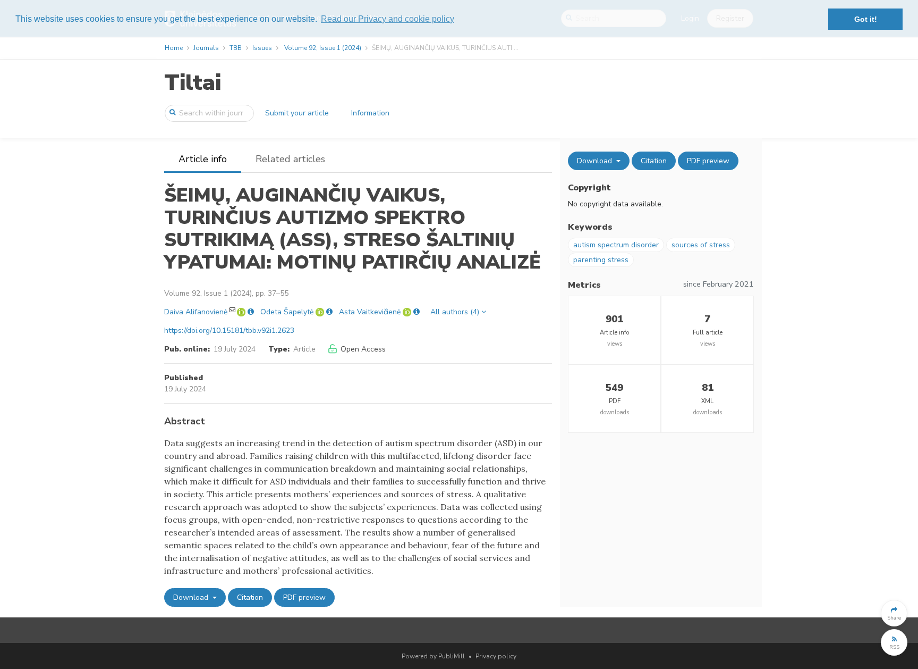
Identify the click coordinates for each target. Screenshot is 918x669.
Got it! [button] (865, 19)
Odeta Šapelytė (286, 312)
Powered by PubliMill (433, 656)
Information (370, 113)
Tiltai (192, 83)
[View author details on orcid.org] (242, 312)
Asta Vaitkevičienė (370, 312)
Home (174, 48)
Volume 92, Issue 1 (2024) (322, 48)
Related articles (290, 159)
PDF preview (304, 597)
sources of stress (701, 245)
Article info (202, 159)
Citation (250, 597)
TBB (236, 48)
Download (191, 597)
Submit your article (297, 113)
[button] (894, 613)
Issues (262, 48)
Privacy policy (495, 656)
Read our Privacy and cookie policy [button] (387, 18)
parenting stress (600, 260)
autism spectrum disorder (616, 245)
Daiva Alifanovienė (195, 312)
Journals (206, 48)
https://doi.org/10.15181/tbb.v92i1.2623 (229, 330)
